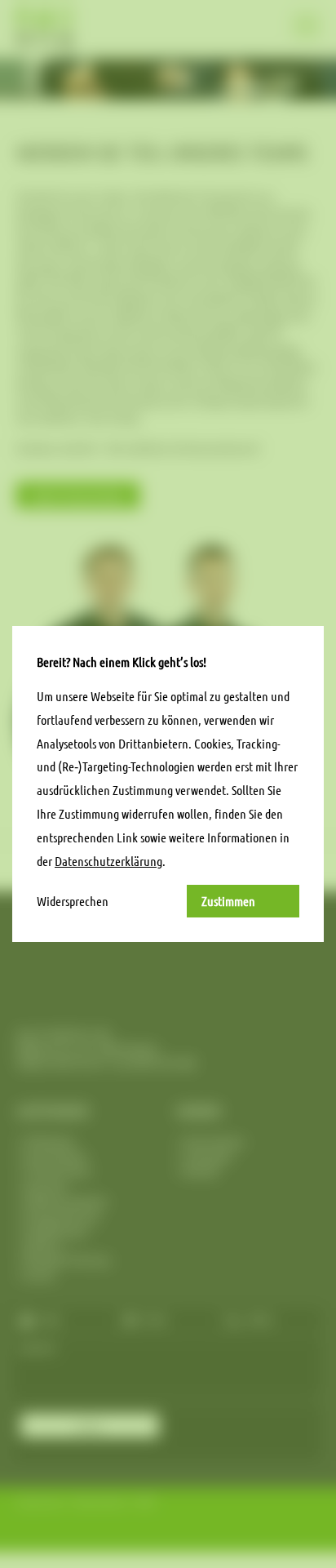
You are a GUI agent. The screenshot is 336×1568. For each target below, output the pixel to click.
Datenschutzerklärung (108, 860)
